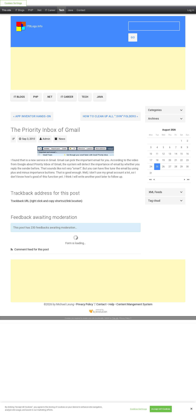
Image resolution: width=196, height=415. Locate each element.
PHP (30, 10)
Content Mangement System (134, 304)
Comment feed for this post (31, 249)
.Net (39, 10)
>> (188, 179)
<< (150, 179)
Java (70, 10)
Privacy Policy (84, 304)
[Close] (191, 408)
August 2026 (169, 130)
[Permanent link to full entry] (13, 138)
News (62, 138)
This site (6, 10)
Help (111, 304)
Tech (61, 10)
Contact (81, 10)
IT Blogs (19, 10)
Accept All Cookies (160, 409)
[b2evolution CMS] (98, 310)
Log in (190, 10)
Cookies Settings (13, 3)
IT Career (50, 10)
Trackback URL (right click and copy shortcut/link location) (46, 201)
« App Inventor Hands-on (32, 116)
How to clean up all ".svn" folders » (110, 116)
